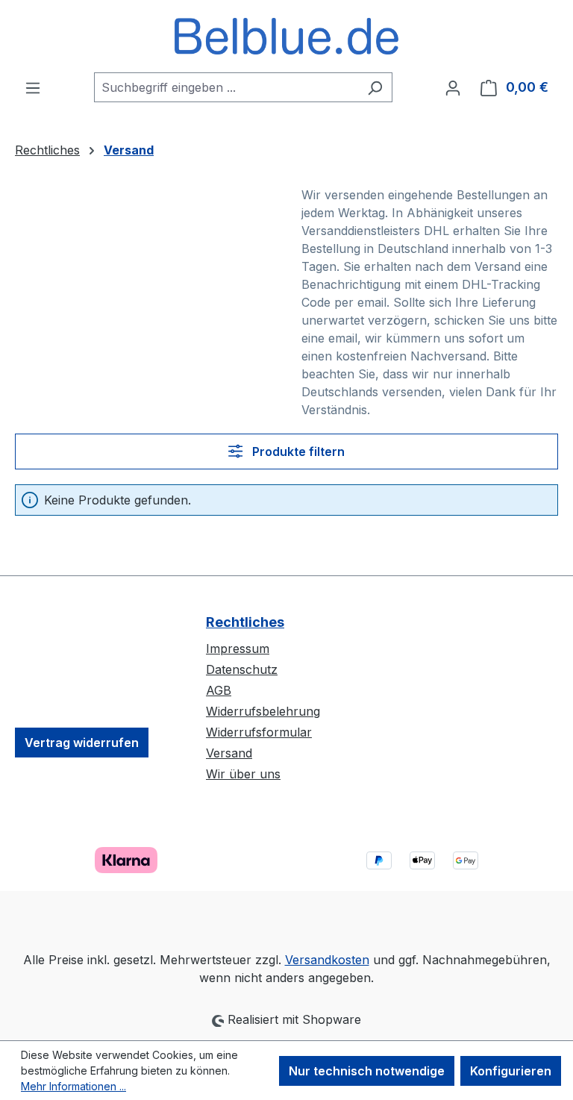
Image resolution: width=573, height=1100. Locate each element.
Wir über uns (243, 773)
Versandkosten (327, 959)
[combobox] (226, 87)
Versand (229, 753)
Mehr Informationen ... (73, 1086)
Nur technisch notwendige (367, 1070)
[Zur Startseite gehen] (286, 36)
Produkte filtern (297, 451)
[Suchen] (374, 87)
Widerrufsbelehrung (263, 711)
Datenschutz (242, 669)
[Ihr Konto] (453, 87)
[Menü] (33, 87)
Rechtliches (245, 622)
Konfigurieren (510, 1070)
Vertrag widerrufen (82, 742)
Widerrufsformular (259, 732)
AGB (218, 690)
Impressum (237, 648)
